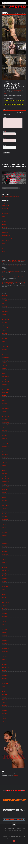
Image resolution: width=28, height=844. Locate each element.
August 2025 (5, 327)
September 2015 (5, 648)
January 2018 (5, 573)
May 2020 (4, 497)
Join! (23, 828)
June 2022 (4, 430)
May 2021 (4, 465)
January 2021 (5, 476)
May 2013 (4, 724)
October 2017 (5, 581)
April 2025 (4, 338)
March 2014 (4, 697)
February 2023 (5, 408)
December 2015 (5, 640)
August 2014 (5, 683)
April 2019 (4, 532)
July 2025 (4, 330)
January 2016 (5, 637)
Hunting (4, 224)
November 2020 (5, 481)
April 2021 (4, 468)
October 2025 (5, 322)
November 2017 (5, 578)
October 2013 (5, 710)
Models (19, 828)
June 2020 (4, 495)
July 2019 (4, 524)
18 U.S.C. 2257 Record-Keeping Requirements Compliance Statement (14, 837)
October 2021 (5, 451)
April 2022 (4, 435)
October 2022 (5, 419)
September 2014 (5, 681)
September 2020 (5, 486)
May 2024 (4, 368)
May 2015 (4, 659)
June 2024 (4, 365)
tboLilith (5, 93)
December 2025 (5, 317)
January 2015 (5, 670)
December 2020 (5, 478)
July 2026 (4, 298)
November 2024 (5, 352)
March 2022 (4, 438)
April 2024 (4, 371)
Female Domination (6, 219)
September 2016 (5, 616)
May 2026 (4, 303)
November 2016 (5, 610)
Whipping (4, 251)
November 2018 (5, 546)
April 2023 (4, 403)
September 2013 (5, 713)
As (2, 282)
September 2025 (5, 325)
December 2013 (5, 705)
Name (4, 131)
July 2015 (4, 654)
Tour (14, 828)
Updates (10, 13)
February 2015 (5, 667)
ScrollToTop (14, 824)
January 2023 (5, 411)
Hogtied (4, 221)
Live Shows (4, 227)
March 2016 (4, 632)
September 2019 (5, 519)
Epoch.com (15, 775)
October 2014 (5, 678)
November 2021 (5, 449)
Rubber (4, 243)
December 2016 (5, 608)
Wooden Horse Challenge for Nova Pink (14, 276)
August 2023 (5, 392)
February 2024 (5, 376)
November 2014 (5, 675)
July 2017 (4, 589)
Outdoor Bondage (6, 235)
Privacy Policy (9, 832)
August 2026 (5, 295)
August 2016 (5, 619)
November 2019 (5, 513)
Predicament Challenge (7, 238)
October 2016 (5, 613)
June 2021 (4, 462)
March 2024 (4, 373)
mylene (3, 265)
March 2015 (4, 664)
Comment (5, 117)
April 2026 (4, 306)
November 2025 (5, 319)
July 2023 (4, 395)
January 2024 (5, 379)
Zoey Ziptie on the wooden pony (14, 271)
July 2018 (4, 557)
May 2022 (4, 433)
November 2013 (5, 708)
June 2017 (4, 592)
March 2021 (4, 470)
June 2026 (4, 300)
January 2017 (5, 605)
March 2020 (4, 503)
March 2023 (4, 406)
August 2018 (5, 554)
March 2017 (4, 600)
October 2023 (5, 387)
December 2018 (5, 543)
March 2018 (4, 567)
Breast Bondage (5, 205)
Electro (3, 216)
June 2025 (4, 333)
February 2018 (5, 570)
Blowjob (4, 203)
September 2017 (5, 583)
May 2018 (4, 562)
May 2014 (4, 691)
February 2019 (5, 538)
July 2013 (4, 718)
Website (4, 145)
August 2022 (5, 424)
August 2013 (5, 716)
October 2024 (5, 354)
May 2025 (4, 335)
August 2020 (5, 489)
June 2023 (4, 397)
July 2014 (4, 686)
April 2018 (4, 565)
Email (4, 138)
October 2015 (5, 645)
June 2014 (4, 689)
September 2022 (5, 422)
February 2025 (5, 344)
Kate (3, 276)
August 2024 (5, 360)
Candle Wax (5, 211)
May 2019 (4, 530)
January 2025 (5, 346)
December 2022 (5, 414)
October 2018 (5, 548)
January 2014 (5, 702)
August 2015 (5, 651)
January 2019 (5, 540)
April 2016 (4, 629)
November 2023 (5, 384)
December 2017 (5, 575)
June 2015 (4, 656)
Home (6, 13)
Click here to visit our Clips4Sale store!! (10, 196)
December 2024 (5, 349)
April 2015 (4, 662)
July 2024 (4, 362)
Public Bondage (5, 240)
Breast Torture (5, 208)
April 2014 (4, 694)
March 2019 (4, 535)
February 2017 (5, 602)
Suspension (4, 246)
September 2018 (5, 551)
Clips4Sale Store (18, 830)
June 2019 (4, 527)
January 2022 (5, 443)
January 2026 (5, 314)
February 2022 (5, 441)
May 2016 (4, 627)
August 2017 (5, 586)
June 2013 (4, 721)
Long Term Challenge (17, 13)
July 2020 (4, 492)
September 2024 (5, 357)
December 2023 (5, 381)
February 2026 (5, 311)
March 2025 (4, 341)
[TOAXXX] (14, 6)
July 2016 (4, 621)
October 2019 (5, 516)
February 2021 (5, 473)
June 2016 (4, 624)
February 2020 (5, 505)
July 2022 (4, 427)
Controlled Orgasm (6, 213)
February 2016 (5, 635)
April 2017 (4, 597)
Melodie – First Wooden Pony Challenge (15, 265)
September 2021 (5, 454)
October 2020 (5, 484)
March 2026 (4, 309)
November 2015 (5, 643)
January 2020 (5, 508)
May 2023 (4, 400)
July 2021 (4, 459)
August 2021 (5, 457)
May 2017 (4, 594)
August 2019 (5, 521)
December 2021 (5, 446)
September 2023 (5, 389)
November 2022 (5, 416)
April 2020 (4, 500)
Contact (11, 830)
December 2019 (5, 511)
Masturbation (5, 232)
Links (6, 830)
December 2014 (5, 672)
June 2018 (4, 559)
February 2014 (5, 699)
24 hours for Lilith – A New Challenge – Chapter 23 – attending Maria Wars (13, 261)
